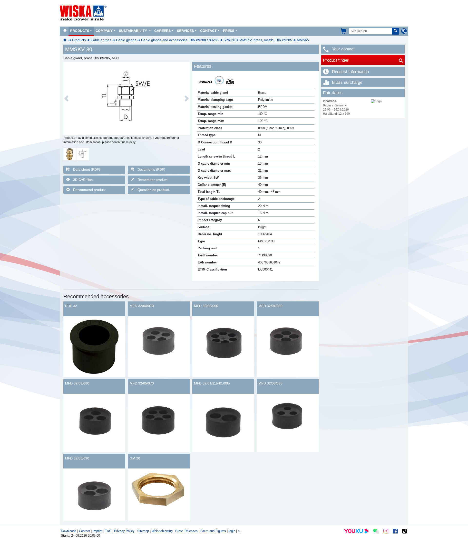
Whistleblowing (163, 531)
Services (185, 31)
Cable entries (101, 40)
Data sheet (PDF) (86, 169)
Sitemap (143, 531)
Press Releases (186, 531)
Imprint (97, 531)
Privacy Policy (124, 531)
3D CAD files (83, 180)
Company (104, 31)
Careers (162, 31)
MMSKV (303, 40)
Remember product (152, 180)
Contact (208, 31)
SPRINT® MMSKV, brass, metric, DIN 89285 (258, 40)
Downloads (68, 531)
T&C (108, 531)
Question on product (153, 190)
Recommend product (89, 190)
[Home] (64, 31)
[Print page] (239, 531)
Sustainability (133, 31)
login (232, 531)
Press (228, 31)
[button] (66, 98)
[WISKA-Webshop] (344, 31)
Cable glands (126, 40)
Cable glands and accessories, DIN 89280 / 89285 (180, 40)
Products (79, 31)
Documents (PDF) (151, 169)
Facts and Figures (213, 531)
